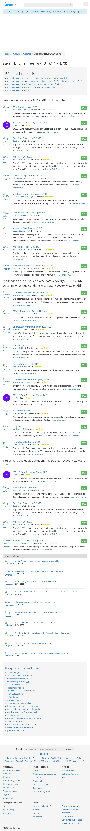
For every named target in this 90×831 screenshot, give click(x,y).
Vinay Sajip (17, 367)
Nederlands (70, 758)
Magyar (76, 761)
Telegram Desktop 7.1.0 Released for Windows (33, 643)
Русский (19, 761)
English (10, 758)
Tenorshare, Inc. (19, 444)
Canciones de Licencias (72, 820)
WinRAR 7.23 (19, 345)
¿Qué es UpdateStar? (42, 806)
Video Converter (10, 791)
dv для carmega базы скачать (20, 727)
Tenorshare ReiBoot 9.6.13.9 (26, 441)
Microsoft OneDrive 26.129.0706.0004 (31, 292)
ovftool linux (12, 697)
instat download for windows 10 (21, 675)
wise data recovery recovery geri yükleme (25, 78)
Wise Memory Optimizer (22, 178)
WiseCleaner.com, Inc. (21, 110)
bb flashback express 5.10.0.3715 (21, 724)
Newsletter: (21, 749)
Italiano (45, 758)
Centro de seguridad (42, 791)
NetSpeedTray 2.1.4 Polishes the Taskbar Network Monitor (38, 581)
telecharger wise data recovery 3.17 (42, 81)
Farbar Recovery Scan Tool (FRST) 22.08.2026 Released (36, 612)
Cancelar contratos (41, 784)
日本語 (53, 758)
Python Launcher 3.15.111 (25, 364)
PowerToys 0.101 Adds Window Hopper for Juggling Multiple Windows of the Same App (49, 592)
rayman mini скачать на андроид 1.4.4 (24, 718)
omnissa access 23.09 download (21, 690)
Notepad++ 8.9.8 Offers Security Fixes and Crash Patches (37, 622)
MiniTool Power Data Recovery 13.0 (30, 194)
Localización (67, 816)
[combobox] (46, 5)
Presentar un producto (72, 823)
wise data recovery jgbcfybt (47, 87)
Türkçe (37, 761)
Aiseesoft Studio (19, 231)
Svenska (28, 761)
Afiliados (7, 813)
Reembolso (38, 788)
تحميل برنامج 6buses (15, 694)
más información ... (77, 116)
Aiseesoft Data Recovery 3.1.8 (27, 228)
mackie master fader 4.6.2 (18, 678)
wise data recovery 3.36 (48, 84)
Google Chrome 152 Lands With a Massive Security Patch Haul (39, 571)
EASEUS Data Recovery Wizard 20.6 (30, 122)
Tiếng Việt (45, 761)
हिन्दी (82, 761)
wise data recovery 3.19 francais (21, 84)
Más (84, 108)
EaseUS (15, 125)
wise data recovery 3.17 (71, 81)
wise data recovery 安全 (56, 78)
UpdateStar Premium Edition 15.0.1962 (32, 326)
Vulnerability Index (70, 774)
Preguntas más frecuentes (44, 774)
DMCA (35, 770)
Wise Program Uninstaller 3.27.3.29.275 (32, 265)
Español (27, 758)
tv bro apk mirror (14, 700)
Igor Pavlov (17, 429)
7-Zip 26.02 (18, 426)
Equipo (36, 813)
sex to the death (14, 715)
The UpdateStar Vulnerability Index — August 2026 (35, 602)
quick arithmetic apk (16, 730)
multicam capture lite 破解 (18, 681)
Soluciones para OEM (12, 809)
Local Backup (9, 787)
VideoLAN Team (19, 413)
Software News (68, 770)
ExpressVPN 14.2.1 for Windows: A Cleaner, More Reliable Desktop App (43, 653)
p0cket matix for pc (15, 688)
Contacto (37, 777)
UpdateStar (17, 329)
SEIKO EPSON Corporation (22, 215)
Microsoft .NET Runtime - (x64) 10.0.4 (31, 379)
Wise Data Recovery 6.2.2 (25, 107)
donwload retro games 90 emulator (22, 706)
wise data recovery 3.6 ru (18, 90)
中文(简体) (56, 761)
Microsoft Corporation (21, 295)
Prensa (36, 809)
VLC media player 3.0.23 (24, 410)
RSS (63, 777)
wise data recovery (15, 81)
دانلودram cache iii (14, 721)
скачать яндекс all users (17, 672)
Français (36, 758)
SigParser (7, 794)
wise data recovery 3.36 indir (19, 87)
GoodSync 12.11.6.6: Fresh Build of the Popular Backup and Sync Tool (42, 633)
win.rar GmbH (18, 348)
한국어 (60, 758)
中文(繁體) (66, 761)
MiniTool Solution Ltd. (21, 197)
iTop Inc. (16, 141)
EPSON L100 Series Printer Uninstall (30, 311)
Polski (79, 758)
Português (9, 761)
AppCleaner (8, 798)
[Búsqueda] (71, 5)
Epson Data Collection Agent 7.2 (29, 212)
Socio (5, 806)
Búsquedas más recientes (22, 668)
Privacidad (37, 781)
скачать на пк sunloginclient (19, 703)
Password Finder (10, 784)
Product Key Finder (11, 780)
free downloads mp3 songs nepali (22, 712)
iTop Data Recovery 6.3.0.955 (27, 138)
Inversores (37, 816)
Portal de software (70, 806)
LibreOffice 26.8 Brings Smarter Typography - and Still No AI (39, 561)
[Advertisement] (45, 32)
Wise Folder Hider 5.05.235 (26, 246)
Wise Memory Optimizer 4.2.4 (27, 175)
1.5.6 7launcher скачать (17, 684)
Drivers (6, 777)
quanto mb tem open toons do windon (24, 709)
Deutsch (19, 758)
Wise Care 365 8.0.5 (22, 156)
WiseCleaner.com (19, 159)
